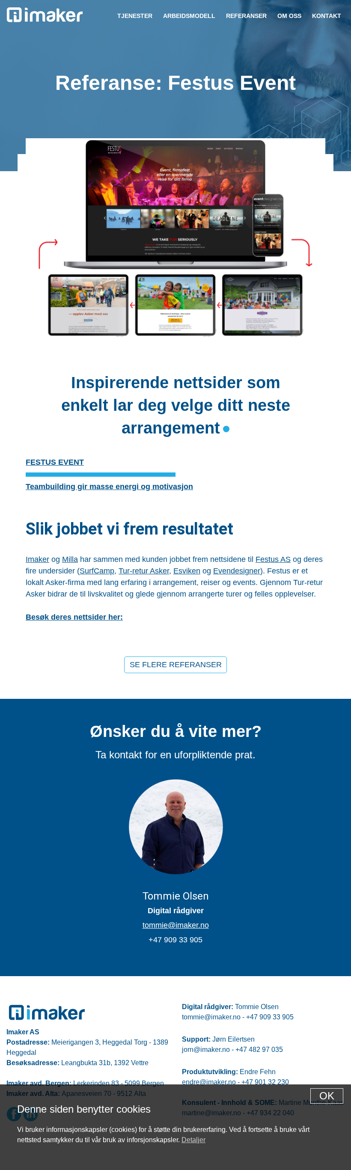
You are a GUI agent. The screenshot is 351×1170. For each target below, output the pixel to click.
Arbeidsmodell (189, 15)
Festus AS (273, 559)
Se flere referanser (176, 664)
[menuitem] (135, 15)
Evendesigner (236, 571)
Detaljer (193, 1139)
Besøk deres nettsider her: (74, 617)
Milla (70, 559)
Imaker (37, 559)
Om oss (289, 15)
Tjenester (134, 15)
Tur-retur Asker (144, 571)
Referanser (246, 15)
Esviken (186, 571)
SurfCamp (97, 571)
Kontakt (326, 15)
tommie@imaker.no (176, 925)
